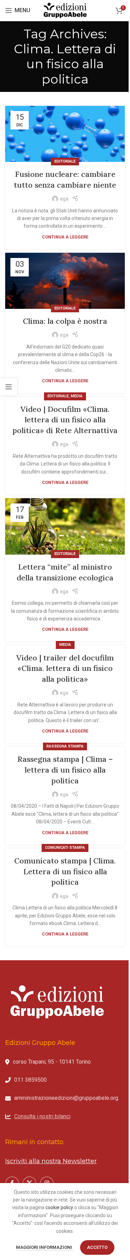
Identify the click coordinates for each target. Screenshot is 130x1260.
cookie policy (59, 1207)
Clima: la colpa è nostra (65, 321)
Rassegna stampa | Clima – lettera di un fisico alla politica (65, 769)
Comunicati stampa (65, 847)
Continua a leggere (65, 237)
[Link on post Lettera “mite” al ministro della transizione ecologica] (65, 526)
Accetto (97, 1247)
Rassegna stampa (65, 746)
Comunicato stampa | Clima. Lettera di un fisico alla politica (65, 871)
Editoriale (65, 161)
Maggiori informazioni (44, 1247)
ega (64, 199)
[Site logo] (65, 10)
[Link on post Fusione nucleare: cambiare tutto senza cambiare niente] (65, 134)
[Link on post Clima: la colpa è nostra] (65, 281)
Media (77, 396)
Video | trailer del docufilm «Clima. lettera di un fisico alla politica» (65, 668)
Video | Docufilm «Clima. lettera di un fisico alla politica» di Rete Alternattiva (65, 420)
